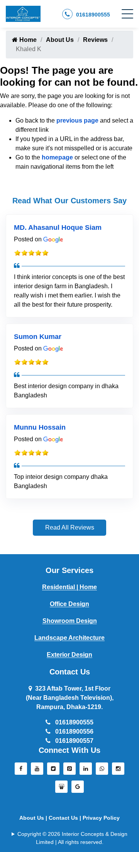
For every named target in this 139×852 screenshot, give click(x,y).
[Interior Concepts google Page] (77, 789)
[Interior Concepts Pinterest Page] (69, 770)
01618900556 (73, 731)
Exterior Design (69, 654)
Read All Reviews (69, 527)
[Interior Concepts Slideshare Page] (61, 789)
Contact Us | (66, 818)
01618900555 (92, 15)
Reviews (95, 40)
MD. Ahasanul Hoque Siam (58, 227)
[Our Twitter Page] (53, 770)
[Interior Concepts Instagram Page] (118, 770)
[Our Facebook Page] (21, 770)
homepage (57, 157)
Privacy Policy (101, 818)
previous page (77, 120)
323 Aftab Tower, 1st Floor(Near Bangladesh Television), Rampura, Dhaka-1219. (70, 697)
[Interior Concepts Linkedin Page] (85, 770)
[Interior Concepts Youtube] (37, 770)
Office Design (69, 604)
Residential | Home (69, 587)
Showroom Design (69, 621)
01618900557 (73, 740)
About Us (60, 40)
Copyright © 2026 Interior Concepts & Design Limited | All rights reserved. (72, 838)
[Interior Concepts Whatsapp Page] (102, 770)
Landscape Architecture (69, 637)
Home (27, 40)
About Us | (34, 818)
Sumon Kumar (37, 336)
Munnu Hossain (40, 427)
